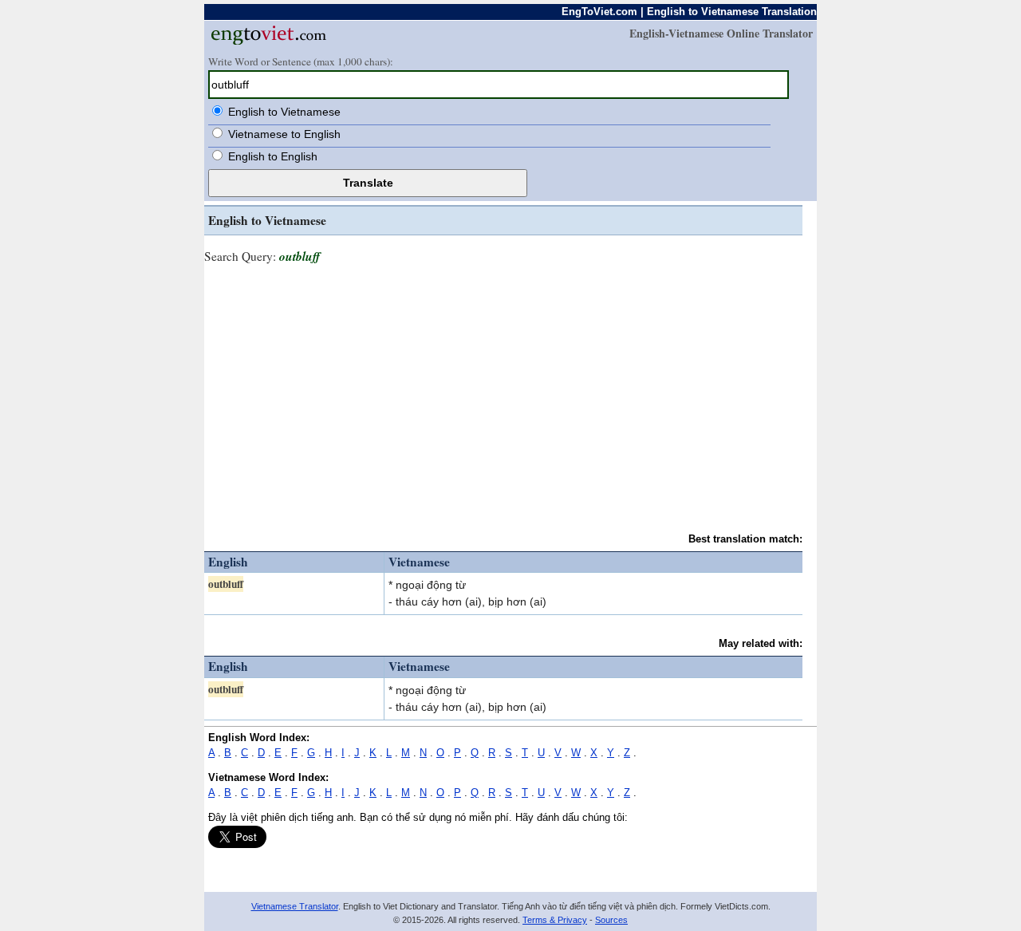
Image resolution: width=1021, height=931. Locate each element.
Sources (611, 920)
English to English (272, 156)
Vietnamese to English (284, 134)
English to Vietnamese (284, 111)
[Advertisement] (503, 391)
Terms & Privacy (554, 920)
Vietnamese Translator (294, 906)
